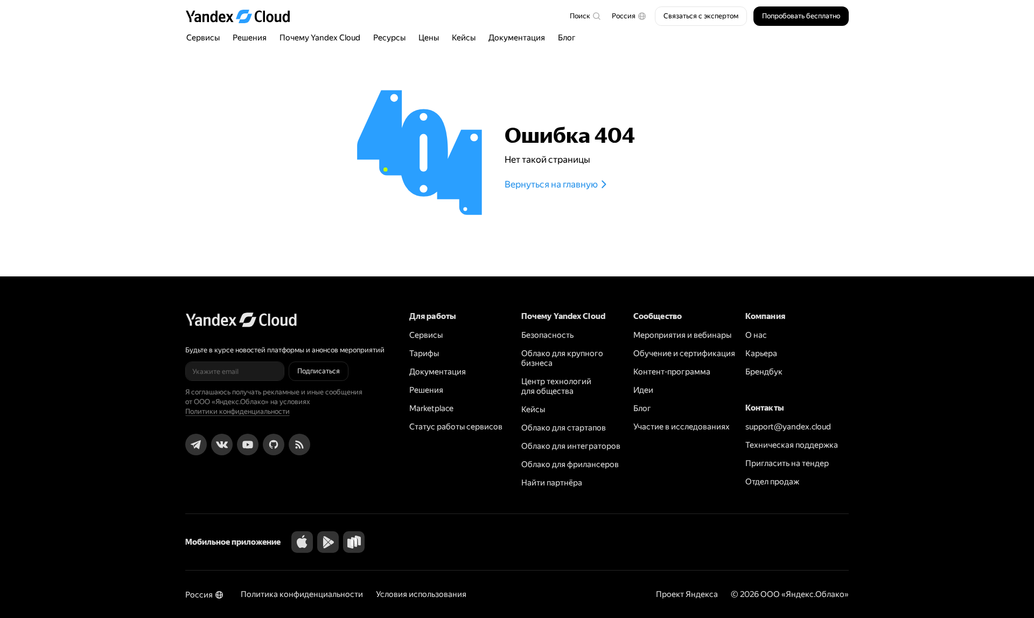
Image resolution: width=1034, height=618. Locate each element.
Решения (250, 38)
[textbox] (584, 16)
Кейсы (464, 38)
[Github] (273, 444)
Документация (516, 38)
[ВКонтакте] (222, 444)
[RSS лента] (299, 444)
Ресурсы (389, 38)
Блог (567, 38)
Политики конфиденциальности (237, 411)
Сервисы (203, 38)
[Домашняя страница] (243, 16)
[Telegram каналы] (196, 444)
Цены (428, 38)
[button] (629, 16)
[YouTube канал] (247, 444)
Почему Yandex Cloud (320, 38)
